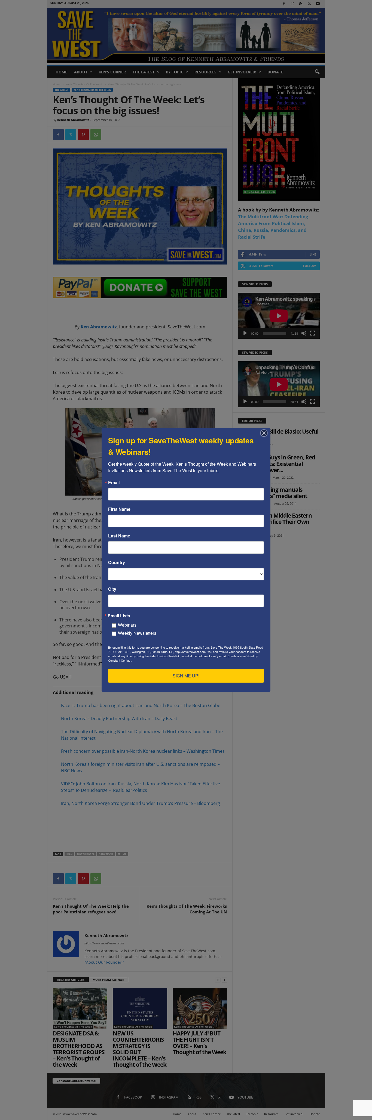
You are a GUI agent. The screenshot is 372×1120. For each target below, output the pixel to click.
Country (116, 562)
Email (114, 482)
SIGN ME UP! (186, 676)
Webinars (127, 625)
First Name (119, 509)
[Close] (265, 433)
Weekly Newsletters (137, 633)
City (112, 589)
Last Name (119, 536)
